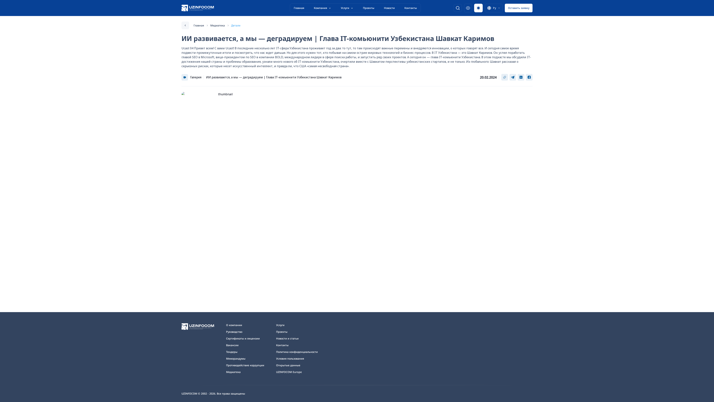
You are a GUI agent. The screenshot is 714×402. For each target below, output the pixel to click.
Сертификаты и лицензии (243, 338)
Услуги (345, 8)
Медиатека (217, 25)
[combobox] (494, 8)
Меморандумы (235, 358)
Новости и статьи (287, 338)
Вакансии (232, 345)
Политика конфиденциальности (297, 352)
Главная (299, 8)
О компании (234, 325)
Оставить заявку (518, 8)
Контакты (410, 8)
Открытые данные (288, 365)
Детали (235, 25)
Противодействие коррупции (245, 365)
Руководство (234, 332)
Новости (389, 8)
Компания (320, 8)
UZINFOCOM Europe (289, 372)
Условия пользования (290, 358)
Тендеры (231, 352)
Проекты (368, 8)
